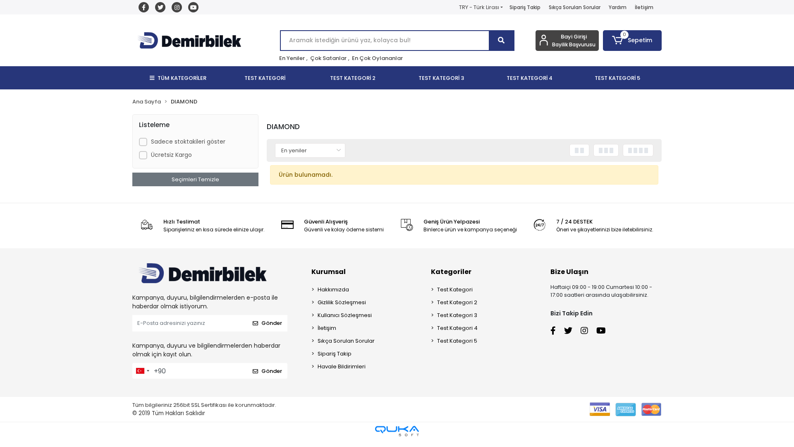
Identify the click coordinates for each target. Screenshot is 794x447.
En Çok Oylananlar (377, 58)
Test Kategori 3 (457, 315)
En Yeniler (292, 58)
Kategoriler (451, 271)
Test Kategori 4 (457, 328)
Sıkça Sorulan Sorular (574, 7)
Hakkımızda (333, 289)
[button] (632, 40)
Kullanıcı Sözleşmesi (345, 315)
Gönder (271, 323)
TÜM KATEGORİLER (182, 78)
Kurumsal (328, 271)
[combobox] (142, 370)
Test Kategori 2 (457, 302)
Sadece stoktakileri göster (188, 141)
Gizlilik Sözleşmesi (342, 302)
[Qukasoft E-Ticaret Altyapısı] (397, 431)
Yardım (618, 7)
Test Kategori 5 (457, 341)
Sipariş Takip (524, 7)
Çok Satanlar (328, 58)
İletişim (644, 7)
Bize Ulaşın (569, 271)
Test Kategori (455, 289)
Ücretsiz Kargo (171, 155)
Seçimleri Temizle (195, 179)
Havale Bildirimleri (342, 366)
